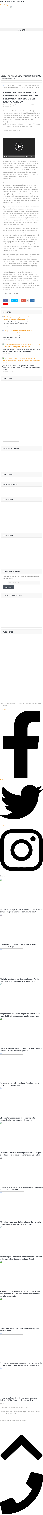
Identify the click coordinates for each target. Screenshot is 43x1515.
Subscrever (8, 587)
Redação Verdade (15, 105)
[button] (21, 29)
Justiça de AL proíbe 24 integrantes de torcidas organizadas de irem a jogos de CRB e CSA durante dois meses (21, 367)
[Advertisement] (21, 52)
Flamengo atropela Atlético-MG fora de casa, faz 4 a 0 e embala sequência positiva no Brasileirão (21, 350)
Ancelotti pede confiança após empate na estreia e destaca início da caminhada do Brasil (19, 323)
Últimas (11, 106)
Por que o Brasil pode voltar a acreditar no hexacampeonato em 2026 (17, 336)
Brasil (7, 106)
